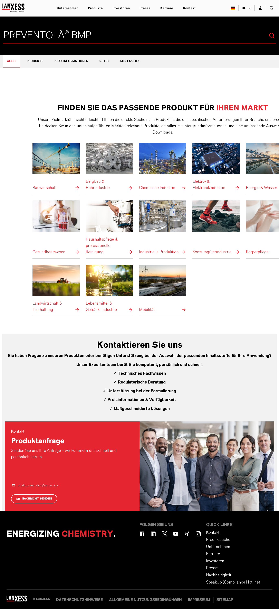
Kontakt (189, 8)
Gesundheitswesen (56, 227)
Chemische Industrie (162, 167)
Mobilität (162, 289)
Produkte (95, 8)
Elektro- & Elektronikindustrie (216, 167)
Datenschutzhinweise (79, 600)
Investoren (121, 8)
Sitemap (225, 600)
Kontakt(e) (129, 61)
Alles (12, 61)
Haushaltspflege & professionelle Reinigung (109, 227)
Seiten (104, 61)
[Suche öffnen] (271, 8)
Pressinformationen (71, 61)
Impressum (199, 600)
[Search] (272, 36)
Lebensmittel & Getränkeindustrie (109, 289)
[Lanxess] (20, 600)
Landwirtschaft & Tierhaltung (56, 289)
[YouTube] (175, 533)
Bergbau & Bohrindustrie (109, 167)
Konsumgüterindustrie (216, 227)
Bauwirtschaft (56, 167)
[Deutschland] (233, 8)
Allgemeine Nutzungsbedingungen (145, 600)
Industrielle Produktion (162, 227)
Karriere (166, 8)
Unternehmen (67, 8)
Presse (145, 8)
